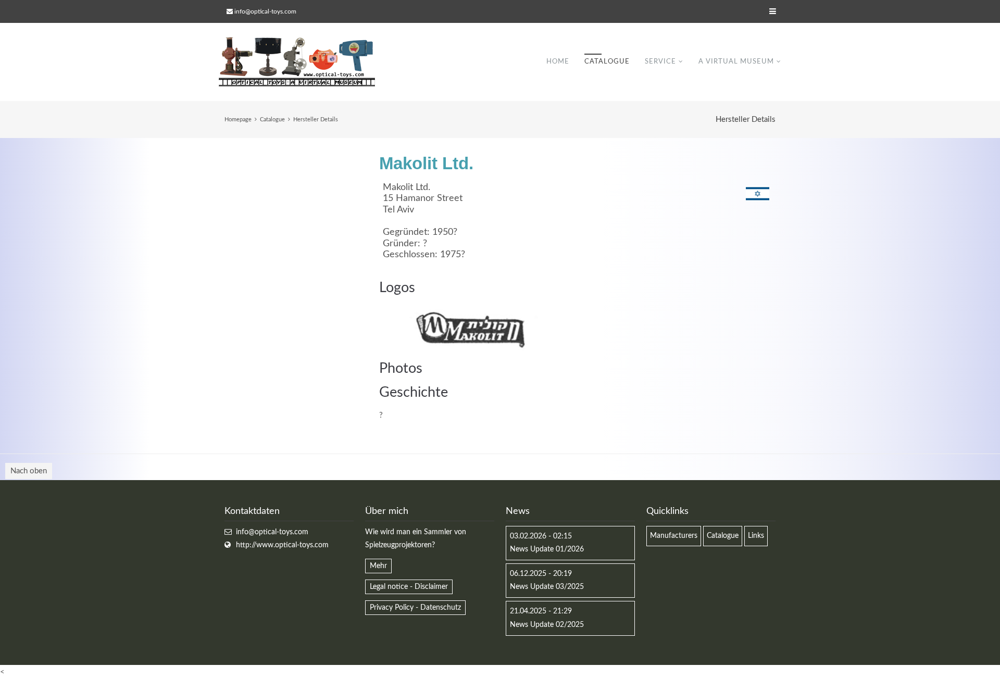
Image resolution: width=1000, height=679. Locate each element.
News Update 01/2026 (547, 549)
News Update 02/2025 (547, 624)
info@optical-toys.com (265, 11)
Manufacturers (673, 535)
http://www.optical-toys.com (282, 545)
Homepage (238, 119)
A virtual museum (736, 61)
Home (557, 61)
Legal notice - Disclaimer (409, 586)
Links (756, 535)
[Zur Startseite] (297, 62)
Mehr (378, 566)
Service (660, 61)
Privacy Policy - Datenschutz (415, 607)
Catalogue (607, 61)
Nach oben (28, 471)
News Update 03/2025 (547, 586)
